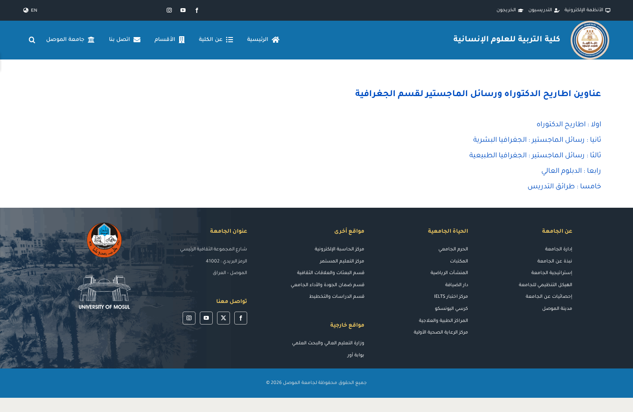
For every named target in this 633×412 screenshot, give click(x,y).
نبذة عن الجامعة (554, 261)
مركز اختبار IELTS (451, 297)
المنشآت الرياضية (449, 273)
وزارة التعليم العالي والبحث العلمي (328, 343)
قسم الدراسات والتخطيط (336, 297)
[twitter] (223, 318)
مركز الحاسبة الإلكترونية (339, 249)
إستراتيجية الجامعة (551, 273)
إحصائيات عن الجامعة (549, 297)
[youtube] (183, 10)
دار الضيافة (456, 285)
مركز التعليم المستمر (342, 261)
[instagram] (169, 10)
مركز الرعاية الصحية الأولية (441, 332)
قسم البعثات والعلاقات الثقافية (330, 273)
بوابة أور (356, 355)
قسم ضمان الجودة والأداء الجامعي (327, 285)
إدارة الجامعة (558, 249)
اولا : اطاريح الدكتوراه (569, 125)
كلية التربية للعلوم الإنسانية (506, 40)
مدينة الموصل (557, 309)
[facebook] (196, 10)
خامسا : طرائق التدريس (564, 187)
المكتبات (459, 261)
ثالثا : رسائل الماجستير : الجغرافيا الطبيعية (535, 156)
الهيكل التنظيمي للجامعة (545, 285)
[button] (32, 40)
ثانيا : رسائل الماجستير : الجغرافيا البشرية (537, 140)
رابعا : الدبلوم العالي (571, 171)
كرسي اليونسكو (451, 309)
